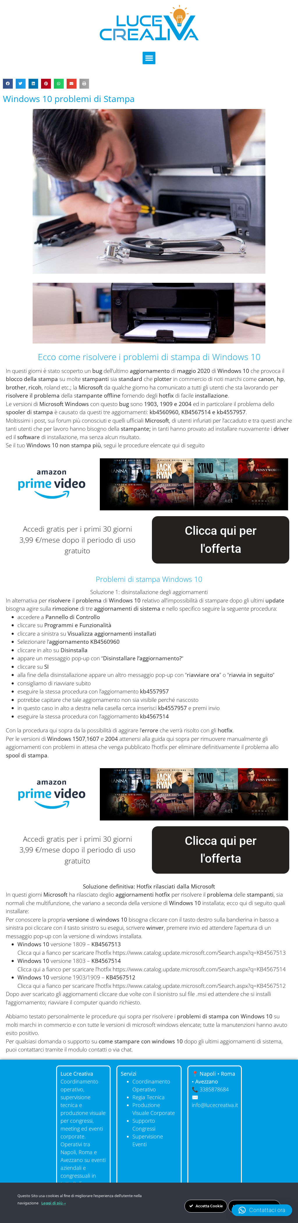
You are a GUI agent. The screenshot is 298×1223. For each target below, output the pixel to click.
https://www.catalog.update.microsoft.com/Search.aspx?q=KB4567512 (199, 986)
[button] (149, 58)
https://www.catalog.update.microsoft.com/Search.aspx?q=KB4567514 (199, 969)
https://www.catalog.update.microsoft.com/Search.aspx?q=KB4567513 (199, 952)
